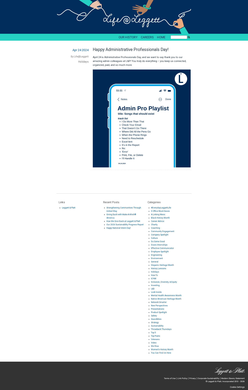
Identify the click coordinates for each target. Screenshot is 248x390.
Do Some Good (158, 241)
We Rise (155, 346)
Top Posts (155, 336)
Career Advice (157, 221)
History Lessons (158, 268)
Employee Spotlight (160, 251)
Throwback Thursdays (161, 329)
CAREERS (147, 37)
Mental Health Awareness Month (166, 295)
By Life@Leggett (80, 56)
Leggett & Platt (68, 208)
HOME (161, 37)
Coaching (155, 228)
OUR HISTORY (128, 37)
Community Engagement (162, 231)
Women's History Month (162, 349)
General (154, 262)
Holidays (83, 61)
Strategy (155, 322)
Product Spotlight (159, 312)
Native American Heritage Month (166, 299)
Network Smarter (159, 302)
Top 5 (153, 332)
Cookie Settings (237, 387)
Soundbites (156, 319)
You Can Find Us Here (161, 353)
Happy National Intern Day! (118, 228)
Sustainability (157, 326)
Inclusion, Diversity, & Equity (164, 282)
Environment (157, 258)
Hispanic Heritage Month (162, 265)
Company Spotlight (159, 235)
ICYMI (153, 278)
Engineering (156, 255)
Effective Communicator (162, 248)
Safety (154, 316)
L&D (153, 289)
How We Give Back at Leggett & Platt (123, 221)
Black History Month (160, 218)
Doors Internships (159, 245)
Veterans (155, 339)
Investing (155, 285)
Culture (154, 238)
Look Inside (156, 292)
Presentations (157, 309)
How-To (154, 275)
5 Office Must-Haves (160, 211)
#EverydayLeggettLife (161, 208)
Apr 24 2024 (81, 50)
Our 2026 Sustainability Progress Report (125, 224)
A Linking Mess (158, 214)
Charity (154, 224)
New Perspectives (159, 305)
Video (153, 343)
